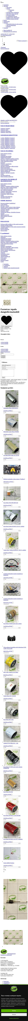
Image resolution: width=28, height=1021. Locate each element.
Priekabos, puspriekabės (6, 163)
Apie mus (5, 6)
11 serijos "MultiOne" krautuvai (8, 145)
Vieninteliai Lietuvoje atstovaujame (14, 24)
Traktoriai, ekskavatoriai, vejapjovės (9, 191)
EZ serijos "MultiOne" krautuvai (8, 146)
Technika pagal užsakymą (6, 196)
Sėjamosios (3, 155)
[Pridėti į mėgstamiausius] (12, 411)
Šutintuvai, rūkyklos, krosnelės (8, 172)
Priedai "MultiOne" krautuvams (8, 148)
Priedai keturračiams (5, 167)
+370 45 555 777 (4, 34)
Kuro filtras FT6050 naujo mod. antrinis (12, 623)
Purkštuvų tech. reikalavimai (12, 17)
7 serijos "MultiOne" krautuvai (8, 143)
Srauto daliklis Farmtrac (8, 862)
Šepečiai (2, 213)
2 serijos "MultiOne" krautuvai (8, 139)
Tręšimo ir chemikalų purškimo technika (10, 158)
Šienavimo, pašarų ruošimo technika (9, 160)
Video (10, 11)
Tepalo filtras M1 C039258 (9, 696)
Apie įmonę (9, 7)
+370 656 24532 (4, 89)
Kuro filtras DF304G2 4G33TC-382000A (13, 839)
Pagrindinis (6, 4)
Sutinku (14, 1010)
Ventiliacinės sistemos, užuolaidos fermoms (10, 212)
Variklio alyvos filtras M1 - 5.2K (10, 743)
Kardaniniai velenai (5, 254)
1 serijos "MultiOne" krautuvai (8, 138)
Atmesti (14, 1014)
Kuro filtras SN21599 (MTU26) (10, 502)
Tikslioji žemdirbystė (5, 171)
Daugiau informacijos (14, 1018)
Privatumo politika (10, 15)
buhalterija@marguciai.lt (6, 955)
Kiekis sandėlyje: (4, 328)
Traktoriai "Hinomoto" (6, 131)
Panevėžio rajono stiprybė (12, 13)
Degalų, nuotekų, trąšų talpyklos (8, 170)
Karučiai (2, 217)
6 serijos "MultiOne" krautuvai (8, 141)
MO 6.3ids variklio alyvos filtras (10, 672)
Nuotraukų (11, 10)
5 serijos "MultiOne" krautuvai (8, 140)
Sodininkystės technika (6, 157)
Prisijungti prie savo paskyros (10, 31)
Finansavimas (6, 21)
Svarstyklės (3, 259)
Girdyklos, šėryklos (5, 209)
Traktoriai (3, 252)
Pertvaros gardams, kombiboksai (8, 203)
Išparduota (6, 483)
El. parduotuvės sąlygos (11, 16)
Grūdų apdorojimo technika (7, 161)
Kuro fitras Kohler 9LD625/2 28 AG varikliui (13, 526)
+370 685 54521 (4, 87)
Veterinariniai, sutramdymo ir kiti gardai (10, 208)
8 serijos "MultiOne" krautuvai (8, 144)
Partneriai (5, 22)
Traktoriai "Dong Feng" (6, 132)
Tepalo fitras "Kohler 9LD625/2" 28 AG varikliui (14, 550)
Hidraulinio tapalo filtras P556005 (11, 431)
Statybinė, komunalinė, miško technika (9, 166)
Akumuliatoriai (4, 255)
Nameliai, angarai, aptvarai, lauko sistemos (10, 207)
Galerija (8, 8)
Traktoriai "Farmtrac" (5, 128)
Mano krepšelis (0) (7, 30)
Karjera (5, 20)
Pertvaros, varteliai (5, 205)
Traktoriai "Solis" (4, 129)
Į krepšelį (3, 356)
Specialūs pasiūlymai (5, 175)
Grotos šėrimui (4, 204)
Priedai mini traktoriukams (6, 169)
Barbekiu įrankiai (4, 260)
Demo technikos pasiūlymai (7, 176)
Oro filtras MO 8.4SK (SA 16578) (11, 455)
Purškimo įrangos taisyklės (12, 19)
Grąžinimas (6, 984)
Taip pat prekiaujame (11, 25)
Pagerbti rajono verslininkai (12, 12)
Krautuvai (3, 162)
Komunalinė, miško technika (7, 194)
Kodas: (2, 327)
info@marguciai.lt (7, 35)
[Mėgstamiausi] (14, 75)
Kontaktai (5, 28)
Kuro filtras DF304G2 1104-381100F (11, 815)
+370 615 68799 (4, 92)
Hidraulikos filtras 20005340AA (10, 408)
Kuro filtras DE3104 (8, 791)
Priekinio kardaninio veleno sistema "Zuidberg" (14, 479)
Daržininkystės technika (6, 156)
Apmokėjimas (6, 982)
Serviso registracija (5, 48)
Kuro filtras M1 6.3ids (8, 719)
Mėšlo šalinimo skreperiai (6, 216)
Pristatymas (6, 981)
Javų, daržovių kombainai (6, 190)
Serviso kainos (4, 230)
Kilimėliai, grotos (4, 211)
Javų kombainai (4, 251)
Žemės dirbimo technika (6, 153)
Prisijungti (3, 47)
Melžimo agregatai (5, 214)
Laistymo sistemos (5, 165)
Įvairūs (2, 174)
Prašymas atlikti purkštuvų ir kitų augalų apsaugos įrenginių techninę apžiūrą (12, 225)
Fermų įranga (4, 257)
